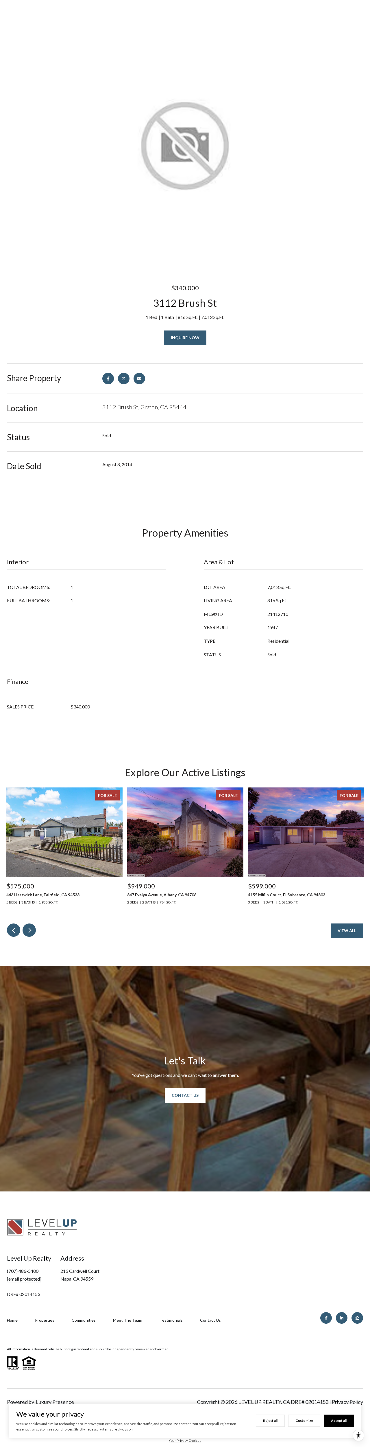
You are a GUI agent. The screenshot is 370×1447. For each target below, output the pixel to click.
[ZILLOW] (357, 1318)
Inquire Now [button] (185, 337)
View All (347, 930)
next (29, 930)
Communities (84, 1320)
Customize (304, 1420)
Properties (44, 1320)
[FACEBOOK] (326, 1318)
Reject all (270, 1420)
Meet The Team (127, 1320)
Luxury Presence (55, 1402)
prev (13, 930)
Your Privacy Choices (185, 1440)
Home (12, 1320)
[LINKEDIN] (341, 1318)
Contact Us (185, 1095)
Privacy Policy (347, 1402)
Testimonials (171, 1320)
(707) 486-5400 (22, 1271)
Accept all (339, 1420)
